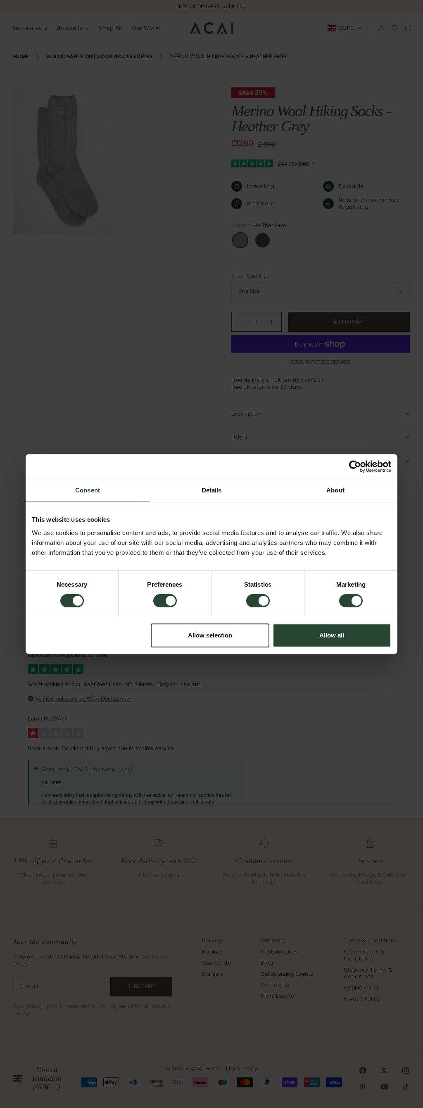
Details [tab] (212, 490)
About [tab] (335, 490)
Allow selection (210, 635)
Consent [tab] (87, 490)
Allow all (331, 635)
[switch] (165, 600)
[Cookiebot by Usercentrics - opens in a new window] (355, 466)
